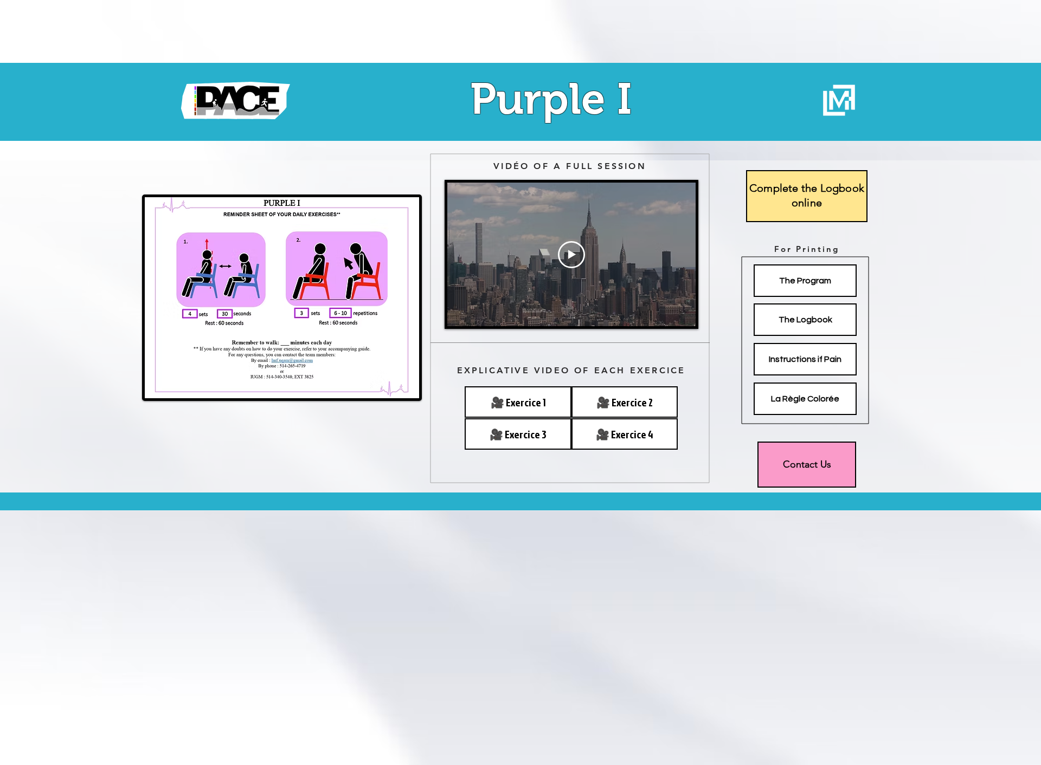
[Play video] (571, 254)
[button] (624, 402)
